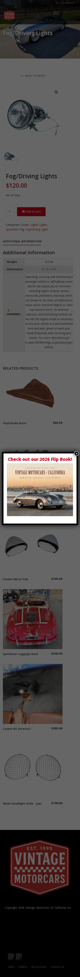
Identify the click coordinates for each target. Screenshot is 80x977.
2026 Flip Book (55, 459)
